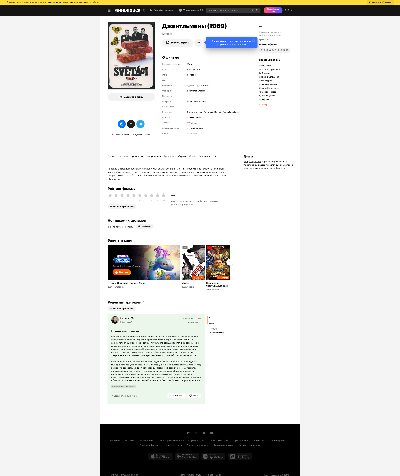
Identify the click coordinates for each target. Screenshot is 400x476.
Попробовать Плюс (273, 10)
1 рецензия (264, 39)
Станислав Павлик (212, 111)
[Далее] (229, 262)
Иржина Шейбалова (269, 87)
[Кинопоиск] (127, 10)
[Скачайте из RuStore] (240, 456)
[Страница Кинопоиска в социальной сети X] (196, 433)
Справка (193, 440)
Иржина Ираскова (268, 84)
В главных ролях (268, 59)
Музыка (200, 474)
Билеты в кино (120, 240)
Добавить (146, 226)
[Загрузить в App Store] (160, 456)
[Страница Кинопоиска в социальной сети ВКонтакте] (189, 433)
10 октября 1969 (195, 127)
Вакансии (115, 440)
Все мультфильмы (150, 445)
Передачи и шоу (173, 445)
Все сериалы (278, 440)
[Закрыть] (254, 41)
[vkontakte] (122, 124)
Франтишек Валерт (196, 101)
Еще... (215, 156)
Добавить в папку (133, 97)
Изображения (153, 156)
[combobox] (228, 10)
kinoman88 (127, 318)
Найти (257, 10)
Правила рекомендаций (170, 440)
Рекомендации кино (197, 445)
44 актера (264, 104)
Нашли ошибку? (122, 134)
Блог (204, 440)
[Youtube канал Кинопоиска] (211, 433)
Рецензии (204, 156)
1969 (189, 63)
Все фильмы (260, 440)
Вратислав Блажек (196, 90)
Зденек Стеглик (194, 117)
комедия (191, 74)
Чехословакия (194, 69)
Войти (288, 10)
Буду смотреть (180, 42)
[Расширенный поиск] (252, 10)
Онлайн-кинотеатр (164, 10)
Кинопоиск (132, 474)
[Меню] (109, 11)
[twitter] (131, 124)
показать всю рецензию (123, 386)
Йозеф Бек (264, 99)
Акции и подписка (224, 445)
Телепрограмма (186, 474)
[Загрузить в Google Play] (187, 456)
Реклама (129, 440)
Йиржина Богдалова (269, 76)
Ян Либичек (264, 72)
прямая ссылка (194, 321)
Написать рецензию (123, 206)
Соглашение (145, 440)
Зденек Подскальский (198, 85)
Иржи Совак (265, 65)
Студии (182, 156)
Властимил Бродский (269, 69)
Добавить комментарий (125, 395)
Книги (218, 474)
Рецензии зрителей (124, 302)
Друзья (249, 156)
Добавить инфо (142, 134)
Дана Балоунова (267, 95)
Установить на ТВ (193, 10)
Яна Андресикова (267, 91)
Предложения (241, 440)
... (199, 122)
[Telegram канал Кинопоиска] (204, 433)
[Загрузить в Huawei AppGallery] (213, 456)
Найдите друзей (252, 161)
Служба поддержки (249, 445)
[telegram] (140, 124)
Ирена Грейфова (230, 111)
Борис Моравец (194, 111)
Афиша (209, 474)
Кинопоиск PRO (220, 440)
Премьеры (136, 156)
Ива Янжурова (266, 80)
